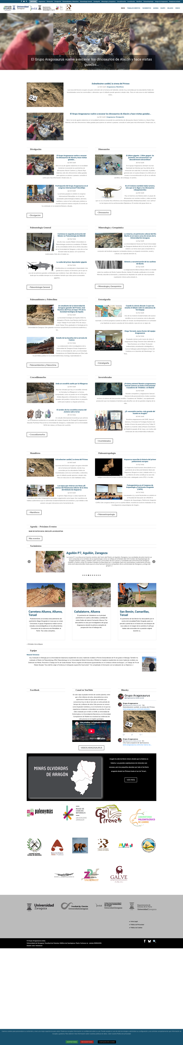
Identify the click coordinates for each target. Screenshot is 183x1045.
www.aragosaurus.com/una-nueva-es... (137, 745)
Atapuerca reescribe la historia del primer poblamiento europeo (140, 460)
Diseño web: (31, 945)
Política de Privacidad (137, 924)
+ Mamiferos (34, 512)
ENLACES (170, 8)
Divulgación (57, 1)
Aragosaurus (42, 1)
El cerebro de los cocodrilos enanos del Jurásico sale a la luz (72, 411)
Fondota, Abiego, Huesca (76, 553)
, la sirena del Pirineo (111, 84)
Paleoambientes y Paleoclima (70, 1)
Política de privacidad (124, 1034)
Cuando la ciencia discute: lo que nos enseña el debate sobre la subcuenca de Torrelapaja (140, 308)
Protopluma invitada (174, 1)
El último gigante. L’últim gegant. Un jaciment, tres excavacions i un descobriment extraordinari (140, 158)
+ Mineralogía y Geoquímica (109, 286)
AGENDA (155, 8)
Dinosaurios (50, 1)
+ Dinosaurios (103, 212)
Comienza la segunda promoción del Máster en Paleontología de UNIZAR (72, 235)
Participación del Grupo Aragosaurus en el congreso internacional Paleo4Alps (71, 187)
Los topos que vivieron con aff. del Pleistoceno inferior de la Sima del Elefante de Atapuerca (71, 488)
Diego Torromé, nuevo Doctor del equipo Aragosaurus (140, 332)
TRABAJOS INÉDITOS (133, 8)
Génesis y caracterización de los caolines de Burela (140, 263)
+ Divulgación (35, 215)
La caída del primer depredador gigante (71, 262)
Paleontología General (86, 1)
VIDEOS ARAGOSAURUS (91, 748)
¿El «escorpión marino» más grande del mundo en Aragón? (140, 412)
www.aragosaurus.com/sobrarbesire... (137, 709)
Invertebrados (131, 1)
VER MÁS (131, 780)
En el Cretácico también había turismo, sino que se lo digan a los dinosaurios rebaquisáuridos (140, 188)
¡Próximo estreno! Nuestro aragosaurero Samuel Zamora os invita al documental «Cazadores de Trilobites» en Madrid (140, 386)
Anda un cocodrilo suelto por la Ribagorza (72, 384)
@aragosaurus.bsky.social (134, 698)
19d (143, 705)
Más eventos (34, 538)
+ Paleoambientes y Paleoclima (42, 365)
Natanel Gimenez (33, 655)
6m (143, 741)
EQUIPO (163, 8)
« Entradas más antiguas (35, 644)
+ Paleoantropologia (106, 514)
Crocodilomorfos (121, 1)
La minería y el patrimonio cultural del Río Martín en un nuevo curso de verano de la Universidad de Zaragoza (140, 236)
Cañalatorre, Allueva (87, 611)
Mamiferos (139, 1)
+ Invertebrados (104, 441)
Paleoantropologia (148, 1)
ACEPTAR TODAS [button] (72, 1042)
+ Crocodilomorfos (37, 434)
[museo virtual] (126, 853)
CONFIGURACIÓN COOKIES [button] (107, 1042)
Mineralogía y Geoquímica (108, 1)
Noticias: (33, 1)
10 (100, 575)
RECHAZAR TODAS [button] (86, 1042)
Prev (29, 561)
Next (153, 561)
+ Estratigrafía (103, 363)
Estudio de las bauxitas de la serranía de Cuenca (71, 339)
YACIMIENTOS (146, 8)
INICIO (123, 8)
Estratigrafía (97, 1)
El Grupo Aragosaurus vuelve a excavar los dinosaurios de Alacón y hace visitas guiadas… (110, 114)
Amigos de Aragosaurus (161, 1)
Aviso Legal (134, 921)
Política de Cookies (136, 927)
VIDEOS (177, 8)
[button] (91, 41)
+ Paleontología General (39, 287)
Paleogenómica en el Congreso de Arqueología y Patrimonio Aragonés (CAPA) (140, 487)
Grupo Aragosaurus (137, 695)
